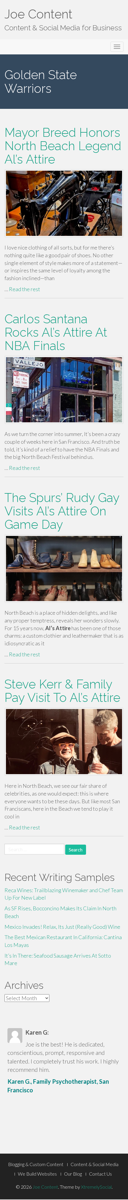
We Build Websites (37, 1174)
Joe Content (38, 14)
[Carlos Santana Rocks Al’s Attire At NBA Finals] (64, 390)
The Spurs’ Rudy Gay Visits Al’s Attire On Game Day (61, 511)
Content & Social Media (94, 1164)
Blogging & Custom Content (35, 1164)
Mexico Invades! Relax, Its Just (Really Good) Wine (62, 926)
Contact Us (100, 1174)
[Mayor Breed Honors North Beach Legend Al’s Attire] (64, 203)
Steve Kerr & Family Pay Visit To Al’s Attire (62, 691)
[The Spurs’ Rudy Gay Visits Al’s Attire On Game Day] (64, 568)
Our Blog (73, 1174)
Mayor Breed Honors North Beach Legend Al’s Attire (62, 146)
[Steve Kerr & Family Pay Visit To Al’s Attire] (64, 742)
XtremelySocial (96, 1187)
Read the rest (24, 289)
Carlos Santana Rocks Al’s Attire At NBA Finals (55, 332)
